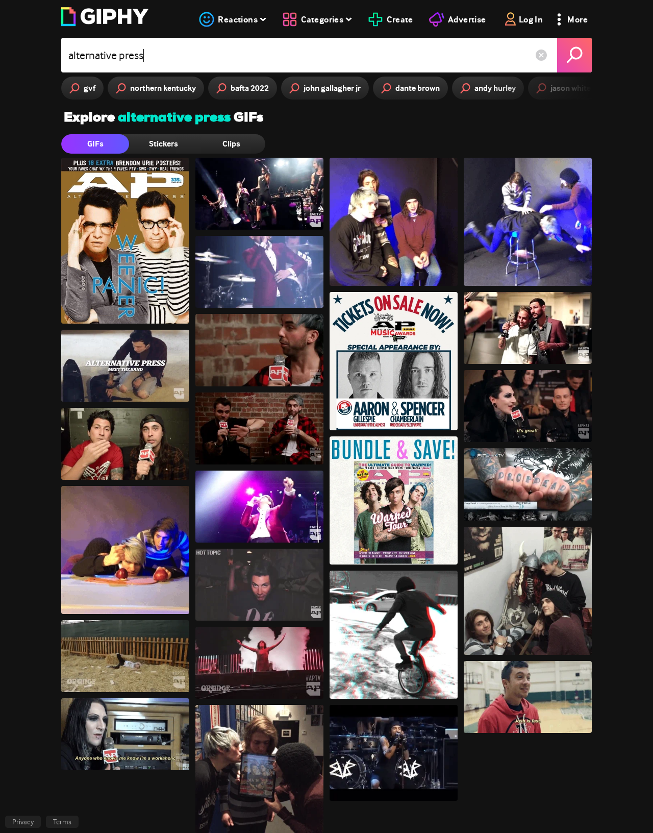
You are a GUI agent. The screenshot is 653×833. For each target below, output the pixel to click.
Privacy (23, 822)
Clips (231, 144)
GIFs (95, 144)
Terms (62, 822)
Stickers (163, 144)
